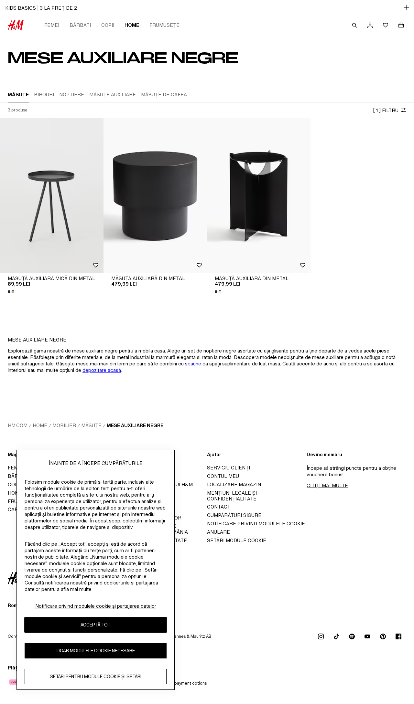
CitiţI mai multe (327, 485)
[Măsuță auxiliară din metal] (155, 195)
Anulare (218, 532)
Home (132, 25)
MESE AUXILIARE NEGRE (135, 425)
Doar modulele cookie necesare (96, 651)
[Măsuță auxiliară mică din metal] (52, 195)
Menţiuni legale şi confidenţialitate (232, 495)
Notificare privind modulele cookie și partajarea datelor (95, 606)
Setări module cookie (236, 540)
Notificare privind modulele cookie (256, 523)
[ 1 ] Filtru (385, 110)
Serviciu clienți (228, 467)
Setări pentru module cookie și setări (95, 676)
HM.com (17, 425)
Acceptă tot (96, 625)
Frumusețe (164, 25)
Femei (51, 25)
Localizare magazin (234, 484)
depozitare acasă (101, 370)
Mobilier (64, 425)
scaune (193, 363)
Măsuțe (91, 425)
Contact (218, 507)
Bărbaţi (80, 25)
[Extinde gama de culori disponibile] (12, 292)
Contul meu (223, 476)
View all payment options (182, 683)
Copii (107, 25)
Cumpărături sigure (234, 515)
